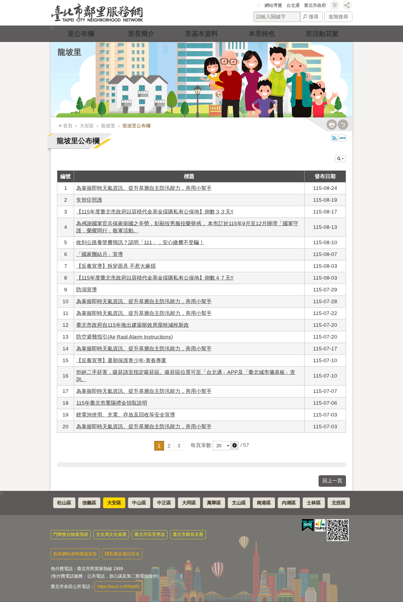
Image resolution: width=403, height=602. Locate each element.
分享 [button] (347, 5)
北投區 (339, 502)
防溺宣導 (86, 289)
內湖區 (289, 502)
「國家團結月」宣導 (99, 254)
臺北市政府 (315, 5)
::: (258, 5)
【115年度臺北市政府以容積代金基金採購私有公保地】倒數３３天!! (154, 212)
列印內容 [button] (332, 124)
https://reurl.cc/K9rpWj (118, 586)
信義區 (89, 502)
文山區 (239, 502)
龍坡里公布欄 (137, 125)
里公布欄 (81, 33)
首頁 (67, 125)
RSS (334, 138)
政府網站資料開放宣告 (75, 554)
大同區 (189, 502)
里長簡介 (141, 33)
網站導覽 (273, 5)
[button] (234, 445)
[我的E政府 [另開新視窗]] (308, 525)
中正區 (164, 502)
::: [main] (58, 123)
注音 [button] (343, 124)
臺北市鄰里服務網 (97, 12)
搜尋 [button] (314, 16)
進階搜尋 (338, 16)
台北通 (293, 5)
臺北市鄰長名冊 (188, 534)
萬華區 (214, 502)
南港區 (264, 502)
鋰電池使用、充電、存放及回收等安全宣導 (125, 415)
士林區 (314, 502)
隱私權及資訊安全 (122, 554)
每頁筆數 (201, 445)
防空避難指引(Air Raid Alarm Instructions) (124, 337)
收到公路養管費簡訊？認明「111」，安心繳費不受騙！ (140, 242)
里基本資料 (201, 33)
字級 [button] (335, 5)
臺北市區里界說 (149, 534)
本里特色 (262, 33)
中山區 (139, 502)
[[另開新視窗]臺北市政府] (320, 525)
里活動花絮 (322, 33)
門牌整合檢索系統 (70, 534)
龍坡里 (108, 125)
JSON (342, 138)
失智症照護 (89, 200)
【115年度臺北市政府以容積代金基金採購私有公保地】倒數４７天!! (154, 278)
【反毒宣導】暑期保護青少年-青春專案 (121, 360)
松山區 (64, 502)
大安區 (87, 125)
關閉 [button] (340, 159)
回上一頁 (332, 480)
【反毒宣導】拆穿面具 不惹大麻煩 (116, 266)
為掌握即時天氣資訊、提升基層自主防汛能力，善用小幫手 (144, 188)
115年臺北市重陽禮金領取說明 (111, 403)
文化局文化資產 (111, 534)
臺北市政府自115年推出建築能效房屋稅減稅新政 (132, 325)
